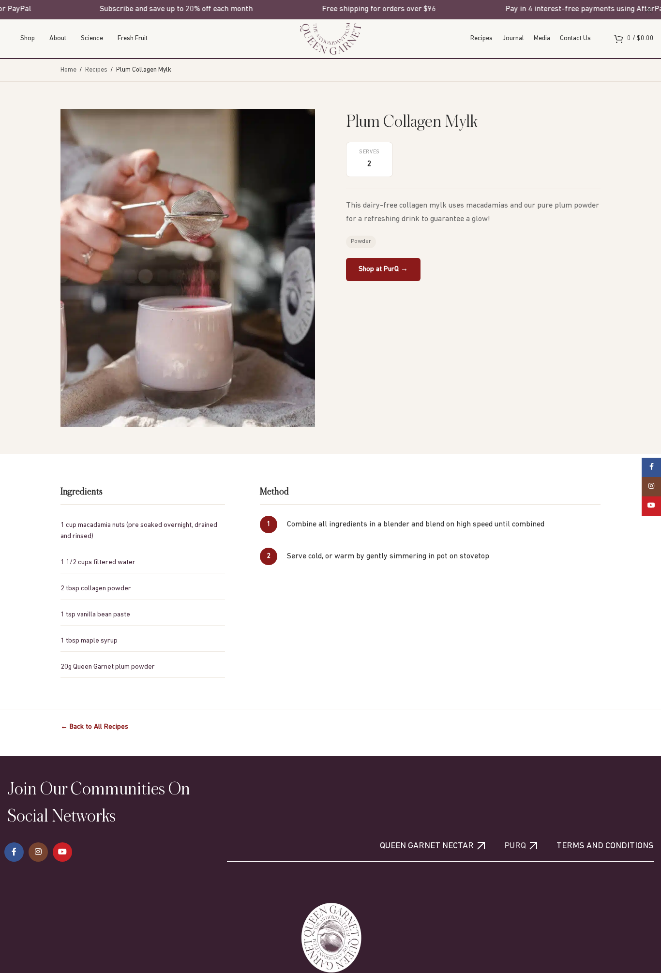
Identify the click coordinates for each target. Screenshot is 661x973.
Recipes (96, 70)
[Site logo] (330, 39)
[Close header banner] (649, 9)
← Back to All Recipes (94, 727)
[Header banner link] (316, 9)
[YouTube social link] (62, 852)
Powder (361, 241)
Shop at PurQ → (383, 269)
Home (68, 70)
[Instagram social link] (38, 852)
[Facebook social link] (14, 852)
